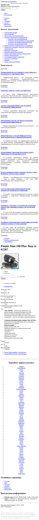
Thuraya (21, 438)
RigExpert (21, 423)
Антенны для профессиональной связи (20, 42)
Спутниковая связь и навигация (14, 57)
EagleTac (21, 379)
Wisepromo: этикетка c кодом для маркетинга (16, 90)
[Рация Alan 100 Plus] (10, 269)
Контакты (7, 24)
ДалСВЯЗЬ (21, 459)
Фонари (6, 60)
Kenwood (21, 395)
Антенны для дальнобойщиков (17, 39)
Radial (21, 418)
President (21, 413)
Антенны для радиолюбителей (17, 44)
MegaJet (21, 405)
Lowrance (21, 402)
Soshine (21, 434)
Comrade (21, 374)
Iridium (21, 394)
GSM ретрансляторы (10, 32)
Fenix (21, 384)
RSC (21, 428)
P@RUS (21, 412)
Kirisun (21, 397)
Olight (21, 408)
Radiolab (21, 420)
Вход (5, 13)
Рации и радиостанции (11, 55)
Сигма (21, 465)
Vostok (21, 447)
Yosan (21, 451)
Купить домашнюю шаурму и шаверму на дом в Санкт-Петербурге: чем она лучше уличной (19, 173)
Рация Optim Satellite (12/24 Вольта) (15, 352)
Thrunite (21, 436)
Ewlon (21, 382)
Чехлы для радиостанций (12, 62)
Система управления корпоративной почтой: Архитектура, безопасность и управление (15, 189)
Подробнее (4, 85)
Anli (21, 371)
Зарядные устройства (11, 50)
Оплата (6, 23)
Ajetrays (21, 366)
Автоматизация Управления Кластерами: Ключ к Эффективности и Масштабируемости (17, 153)
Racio (21, 417)
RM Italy (21, 425)
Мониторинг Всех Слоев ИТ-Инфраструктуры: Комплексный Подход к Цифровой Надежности (16, 136)
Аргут (21, 452)
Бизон (21, 454)
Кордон (21, 460)
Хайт (21, 470)
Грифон (21, 457)
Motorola (21, 407)
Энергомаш (21, 473)
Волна (21, 456)
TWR (21, 441)
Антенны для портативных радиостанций (21, 40)
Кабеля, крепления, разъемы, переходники (17, 53)
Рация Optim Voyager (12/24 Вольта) (15, 354)
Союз (21, 467)
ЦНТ (21, 472)
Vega (21, 444)
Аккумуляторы (9, 34)
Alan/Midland (8, 241)
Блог (5, 19)
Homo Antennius (21, 389)
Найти (3, 10)
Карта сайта (8, 26)
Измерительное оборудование (13, 52)
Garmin (21, 386)
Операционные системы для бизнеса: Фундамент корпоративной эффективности (17, 121)
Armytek (21, 373)
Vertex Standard (21, 446)
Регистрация (8, 15)
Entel (21, 381)
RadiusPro (21, 421)
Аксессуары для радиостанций (13, 36)
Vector (21, 443)
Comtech (21, 376)
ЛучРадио (21, 462)
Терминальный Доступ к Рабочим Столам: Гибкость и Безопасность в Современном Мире (18, 73)
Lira (21, 400)
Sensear (21, 431)
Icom (21, 392)
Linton (21, 399)
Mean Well (21, 404)
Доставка (7, 21)
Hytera (21, 391)
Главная (6, 18)
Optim (21, 410)
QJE (21, 415)
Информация (8, 286)
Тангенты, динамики (10, 58)
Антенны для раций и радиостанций (15, 37)
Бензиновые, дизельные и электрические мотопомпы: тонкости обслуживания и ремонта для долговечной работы (18, 207)
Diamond (21, 378)
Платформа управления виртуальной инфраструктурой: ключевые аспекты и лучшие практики (19, 223)
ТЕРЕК (21, 469)
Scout (21, 430)
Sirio (21, 433)
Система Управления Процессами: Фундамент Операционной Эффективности (16, 106)
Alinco (21, 369)
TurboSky (21, 439)
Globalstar (21, 387)
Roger (21, 426)
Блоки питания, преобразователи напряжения (18, 45)
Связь (21, 464)
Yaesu (21, 449)
